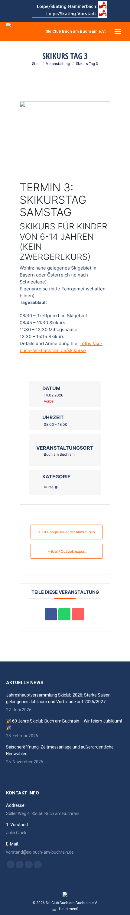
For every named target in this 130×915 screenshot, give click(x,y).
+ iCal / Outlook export (67, 551)
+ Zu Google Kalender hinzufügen (66, 532)
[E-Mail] (78, 614)
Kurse (49, 487)
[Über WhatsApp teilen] (64, 614)
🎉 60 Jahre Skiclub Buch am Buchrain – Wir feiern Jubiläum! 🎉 (64, 724)
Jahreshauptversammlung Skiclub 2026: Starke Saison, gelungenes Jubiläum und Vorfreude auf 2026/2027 (59, 698)
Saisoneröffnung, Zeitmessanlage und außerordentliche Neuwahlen (60, 750)
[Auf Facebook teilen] (51, 614)
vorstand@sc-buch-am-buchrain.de (40, 852)
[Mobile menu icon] (118, 31)
